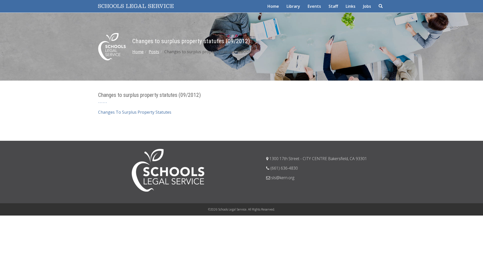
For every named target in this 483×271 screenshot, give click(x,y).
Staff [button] (333, 6)
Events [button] (314, 6)
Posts (154, 51)
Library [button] (293, 6)
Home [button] (273, 6)
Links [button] (350, 6)
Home (138, 51)
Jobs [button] (367, 6)
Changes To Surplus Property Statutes (134, 112)
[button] (381, 6)
